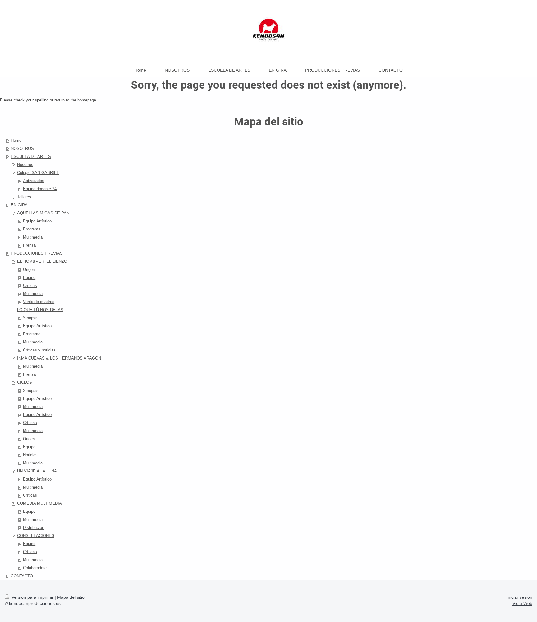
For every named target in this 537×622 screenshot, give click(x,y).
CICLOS (24, 382)
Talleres (24, 197)
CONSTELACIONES (35, 535)
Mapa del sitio (71, 597)
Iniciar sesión (519, 597)
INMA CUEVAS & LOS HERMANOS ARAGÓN (59, 358)
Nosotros (25, 164)
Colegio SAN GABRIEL (38, 172)
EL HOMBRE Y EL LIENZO (42, 261)
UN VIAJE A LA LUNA (37, 471)
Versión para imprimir (32, 597)
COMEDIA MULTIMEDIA (39, 503)
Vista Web (522, 603)
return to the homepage (75, 100)
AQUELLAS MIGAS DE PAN (43, 213)
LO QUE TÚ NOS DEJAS (40, 309)
